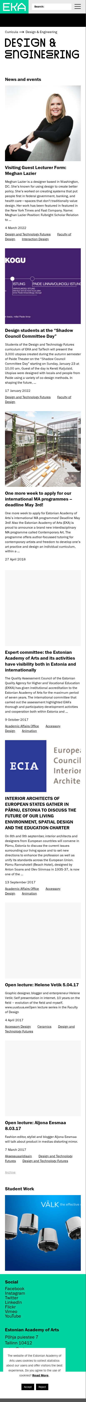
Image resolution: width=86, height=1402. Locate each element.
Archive (10, 1172)
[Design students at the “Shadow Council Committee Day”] (43, 286)
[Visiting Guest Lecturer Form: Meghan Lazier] (43, 123)
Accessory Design (18, 1027)
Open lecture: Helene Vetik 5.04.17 (42, 984)
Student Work (19, 1188)
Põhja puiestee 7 (21, 1337)
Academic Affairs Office (22, 726)
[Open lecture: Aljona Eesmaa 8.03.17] (43, 1078)
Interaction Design (35, 239)
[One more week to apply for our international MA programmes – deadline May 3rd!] (43, 449)
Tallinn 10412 (18, 1343)
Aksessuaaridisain (18, 1156)
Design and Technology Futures (28, 234)
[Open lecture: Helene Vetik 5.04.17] (43, 940)
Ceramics (44, 1027)
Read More (40, 1375)
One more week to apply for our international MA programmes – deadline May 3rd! (38, 498)
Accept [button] (28, 1387)
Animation (29, 731)
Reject (42, 1387)
